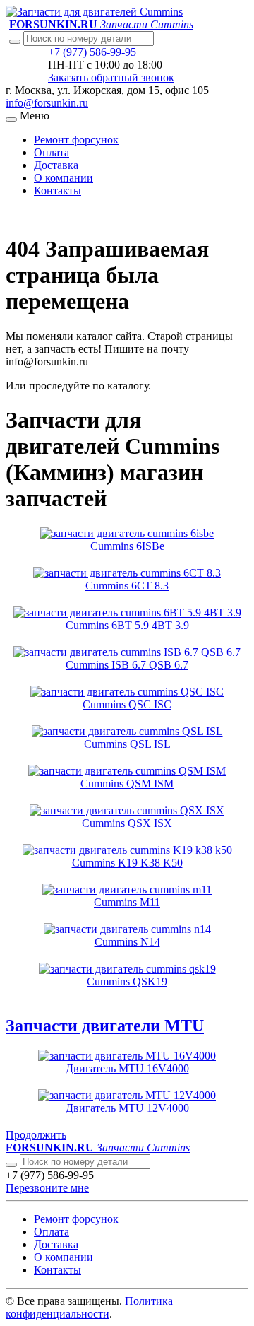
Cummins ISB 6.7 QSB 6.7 (127, 665)
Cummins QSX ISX (127, 823)
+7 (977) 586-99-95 (92, 52)
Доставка (56, 165)
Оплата (51, 152)
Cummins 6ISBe (127, 546)
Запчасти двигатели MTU (105, 1025)
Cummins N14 (127, 942)
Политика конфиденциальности (89, 1307)
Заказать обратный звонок (111, 77)
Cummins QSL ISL (127, 744)
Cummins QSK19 (127, 981)
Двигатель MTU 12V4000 (127, 1108)
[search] (11, 1165)
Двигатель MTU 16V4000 (127, 1068)
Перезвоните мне (47, 1188)
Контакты (57, 190)
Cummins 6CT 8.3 (127, 586)
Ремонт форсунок (76, 140)
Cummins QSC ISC (127, 704)
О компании (63, 178)
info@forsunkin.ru (47, 103)
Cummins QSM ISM (127, 784)
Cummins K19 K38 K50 (127, 863)
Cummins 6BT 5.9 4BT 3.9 (127, 625)
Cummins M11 (127, 902)
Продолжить (36, 1135)
